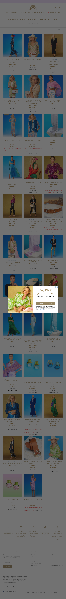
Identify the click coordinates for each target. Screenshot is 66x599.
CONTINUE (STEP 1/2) (46, 303)
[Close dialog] (56, 287)
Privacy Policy (42, 309)
